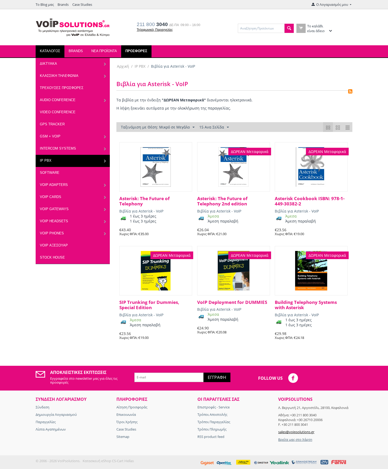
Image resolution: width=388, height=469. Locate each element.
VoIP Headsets (54, 221)
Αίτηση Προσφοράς (131, 407)
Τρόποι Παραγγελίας (213, 421)
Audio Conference (57, 100)
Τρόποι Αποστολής (212, 414)
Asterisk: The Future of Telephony (144, 201)
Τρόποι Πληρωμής (211, 429)
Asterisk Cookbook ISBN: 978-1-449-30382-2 (309, 201)
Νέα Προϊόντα (104, 51)
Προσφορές (136, 51)
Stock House (52, 257)
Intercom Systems (58, 148)
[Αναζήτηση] (289, 28)
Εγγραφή (217, 377)
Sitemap (122, 436)
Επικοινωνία (126, 414)
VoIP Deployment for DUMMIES (232, 302)
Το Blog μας (45, 4)
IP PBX (45, 160)
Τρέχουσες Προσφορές (61, 88)
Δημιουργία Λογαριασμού (56, 414)
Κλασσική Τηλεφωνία (59, 76)
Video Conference (57, 112)
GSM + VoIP (50, 136)
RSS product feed (210, 436)
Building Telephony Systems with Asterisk (306, 305)
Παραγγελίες (46, 421)
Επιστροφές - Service (213, 407)
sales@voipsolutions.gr (296, 431)
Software (49, 173)
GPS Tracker (52, 124)
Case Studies (82, 4)
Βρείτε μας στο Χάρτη (295, 439)
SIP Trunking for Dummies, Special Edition (149, 305)
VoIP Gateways (54, 209)
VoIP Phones (52, 233)
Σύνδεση (42, 407)
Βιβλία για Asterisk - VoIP (141, 211)
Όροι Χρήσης (127, 421)
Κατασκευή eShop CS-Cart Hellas (108, 460)
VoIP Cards (50, 197)
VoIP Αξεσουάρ (54, 245)
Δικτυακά (48, 64)
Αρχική (123, 66)
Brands (63, 4)
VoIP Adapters (54, 185)
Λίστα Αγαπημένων (51, 429)
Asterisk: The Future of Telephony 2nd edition (222, 201)
